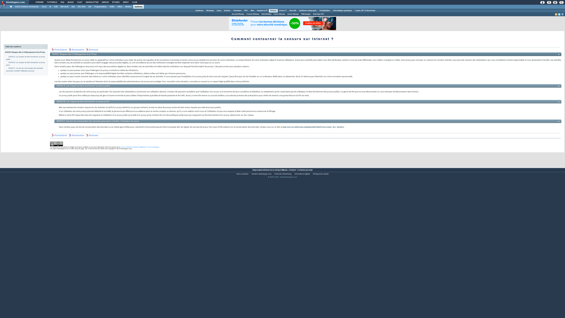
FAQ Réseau (266, 14)
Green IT (282, 11)
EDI (89, 7)
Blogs (70, 2)
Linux (219, 11)
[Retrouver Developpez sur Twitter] (559, 14)
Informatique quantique (342, 11)
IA (50, 7)
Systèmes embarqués (307, 11)
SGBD (112, 7)
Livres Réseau (293, 14)
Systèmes (138, 7)
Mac (252, 11)
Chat (79, 2)
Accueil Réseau (238, 14)
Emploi (105, 2)
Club (134, 2)
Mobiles (128, 7)
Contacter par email (305, 170)
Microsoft (64, 7)
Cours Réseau (279, 14)
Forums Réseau (252, 14)
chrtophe (292, 170)
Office (119, 7)
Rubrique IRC (318, 14)
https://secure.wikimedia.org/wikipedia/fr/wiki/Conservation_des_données (313, 127)
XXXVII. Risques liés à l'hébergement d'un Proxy (25, 52)
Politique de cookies (321, 174)
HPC (246, 11)
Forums (39, 2)
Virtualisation (324, 11)
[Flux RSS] (556, 14)
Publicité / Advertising (282, 174)
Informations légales (302, 174)
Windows (210, 11)
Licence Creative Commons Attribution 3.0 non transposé (139, 147)
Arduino (227, 11)
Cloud (44, 7)
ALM (56, 7)
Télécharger (306, 14)
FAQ (62, 2)
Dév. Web (81, 7)
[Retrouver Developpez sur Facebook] (562, 14)
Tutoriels (51, 2)
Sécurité (292, 11)
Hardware (237, 11)
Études (116, 2)
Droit (126, 2)
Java (73, 7)
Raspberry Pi (262, 11)
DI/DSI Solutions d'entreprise (27, 7)
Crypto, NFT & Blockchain (365, 11)
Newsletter (91, 2)
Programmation (100, 7)
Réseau (273, 11)
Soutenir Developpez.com (261, 174)
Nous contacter (243, 174)
